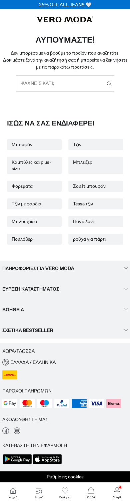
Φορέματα (22, 186)
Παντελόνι (83, 221)
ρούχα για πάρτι (89, 239)
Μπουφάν (22, 144)
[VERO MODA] (65, 20)
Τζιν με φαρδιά (26, 203)
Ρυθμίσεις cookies (65, 476)
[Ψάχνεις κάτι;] (109, 83)
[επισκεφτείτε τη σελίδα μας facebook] (5, 432)
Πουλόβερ (22, 239)
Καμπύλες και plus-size (31, 165)
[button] (65, 362)
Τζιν (77, 144)
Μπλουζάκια (24, 221)
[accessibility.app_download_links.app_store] (47, 463)
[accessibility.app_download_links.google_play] (17, 463)
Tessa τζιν (83, 203)
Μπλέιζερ (82, 162)
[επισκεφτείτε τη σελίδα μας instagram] (17, 432)
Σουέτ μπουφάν (89, 186)
